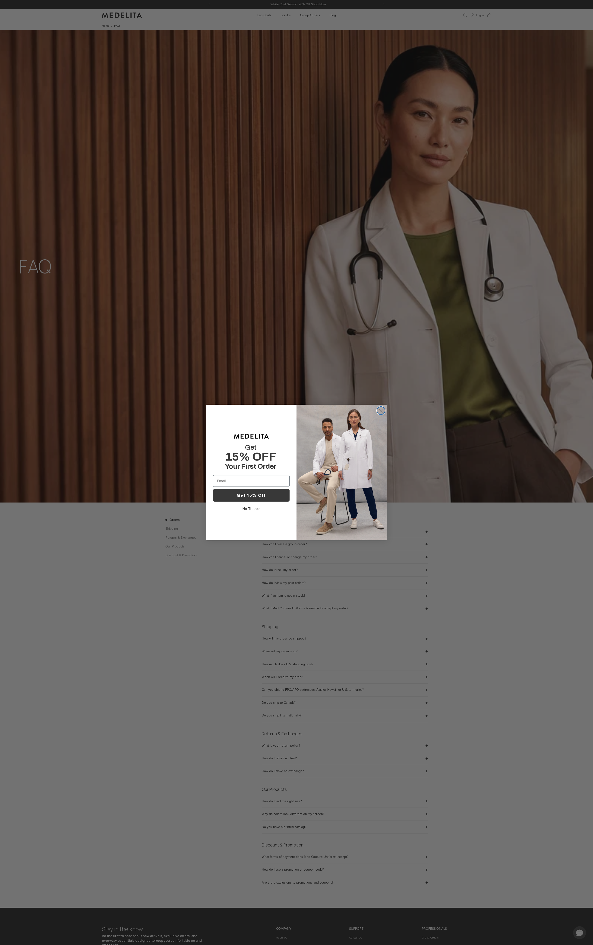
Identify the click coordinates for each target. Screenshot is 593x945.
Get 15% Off (251, 495)
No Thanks (251, 508)
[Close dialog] (381, 411)
